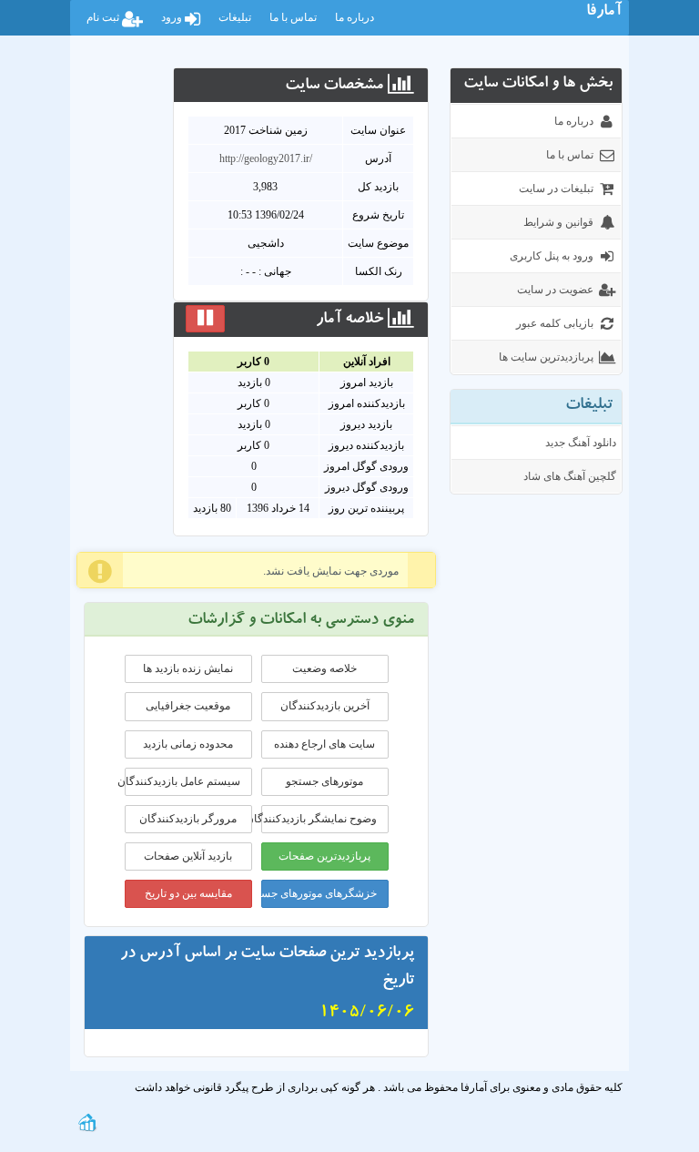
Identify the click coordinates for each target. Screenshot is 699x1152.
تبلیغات (234, 17)
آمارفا (604, 13)
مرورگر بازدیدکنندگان (188, 818)
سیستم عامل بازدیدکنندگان (182, 781)
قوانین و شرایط (558, 222)
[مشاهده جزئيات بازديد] (87, 1121)
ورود (173, 17)
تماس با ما (293, 17)
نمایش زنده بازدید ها (188, 668)
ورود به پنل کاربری (551, 256)
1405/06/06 (366, 1013)
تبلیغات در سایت (556, 188)
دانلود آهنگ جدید (580, 442)
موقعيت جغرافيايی (188, 705)
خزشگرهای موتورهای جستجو (319, 893)
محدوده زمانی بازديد (188, 744)
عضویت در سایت (555, 289)
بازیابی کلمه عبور (554, 323)
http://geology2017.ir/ (265, 158)
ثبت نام (104, 17)
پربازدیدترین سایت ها (546, 357)
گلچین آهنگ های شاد (569, 476)
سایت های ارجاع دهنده (324, 744)
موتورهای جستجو (324, 781)
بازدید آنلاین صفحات (188, 856)
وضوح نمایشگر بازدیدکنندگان (319, 818)
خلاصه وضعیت (324, 668)
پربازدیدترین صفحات (324, 856)
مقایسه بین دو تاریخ (188, 893)
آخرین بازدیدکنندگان (325, 705)
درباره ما (354, 17)
